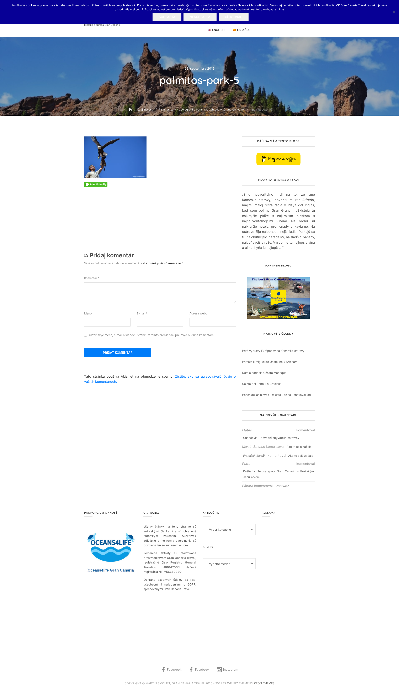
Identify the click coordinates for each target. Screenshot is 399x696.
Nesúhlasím (200, 17)
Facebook (174, 670)
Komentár (91, 278)
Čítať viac (233, 17)
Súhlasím (167, 17)
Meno (89, 313)
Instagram (230, 670)
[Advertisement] (161, 216)
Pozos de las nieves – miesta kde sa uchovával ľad (276, 394)
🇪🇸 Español (241, 30)
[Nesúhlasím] (394, 12)
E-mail (142, 313)
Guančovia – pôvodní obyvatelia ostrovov (271, 437)
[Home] (131, 109)
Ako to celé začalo (299, 446)
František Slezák (254, 455)
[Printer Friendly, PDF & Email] (95, 184)
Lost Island (282, 486)
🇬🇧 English (216, 30)
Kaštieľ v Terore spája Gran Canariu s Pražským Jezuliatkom (278, 474)
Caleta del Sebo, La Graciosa (261, 383)
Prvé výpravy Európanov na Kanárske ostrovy (273, 350)
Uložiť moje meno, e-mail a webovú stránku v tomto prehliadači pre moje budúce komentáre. (151, 335)
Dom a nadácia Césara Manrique (264, 372)
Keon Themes (264, 683)
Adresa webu (198, 313)
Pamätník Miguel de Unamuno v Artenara (270, 361)
